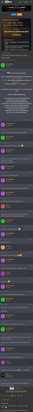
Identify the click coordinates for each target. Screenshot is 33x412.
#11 (31, 252)
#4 (31, 156)
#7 (31, 198)
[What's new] (31, 1)
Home (2, 407)
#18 (31, 354)
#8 (31, 211)
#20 (31, 380)
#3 (31, 142)
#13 (31, 278)
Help (26, 406)
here (22, 89)
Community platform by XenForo (14, 410)
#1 (31, 70)
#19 (31, 367)
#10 (31, 239)
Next (16, 388)
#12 (31, 265)
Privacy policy (20, 406)
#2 (31, 130)
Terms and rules (12, 406)
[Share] (29, 70)
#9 (31, 226)
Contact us (4, 406)
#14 (31, 291)
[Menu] (2, 2)
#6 (31, 185)
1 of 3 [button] (11, 388)
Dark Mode (5, 403)
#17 (31, 334)
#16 (31, 321)
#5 (31, 172)
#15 (31, 304)
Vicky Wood (5, 60)
